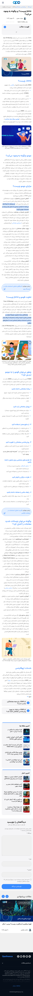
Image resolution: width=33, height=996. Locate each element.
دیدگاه (29, 833)
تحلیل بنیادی (8, 588)
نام (30, 859)
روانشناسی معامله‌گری (20, 7)
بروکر (9, 681)
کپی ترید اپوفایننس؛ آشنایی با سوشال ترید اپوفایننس (14, 761)
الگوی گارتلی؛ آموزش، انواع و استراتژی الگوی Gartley (14, 738)
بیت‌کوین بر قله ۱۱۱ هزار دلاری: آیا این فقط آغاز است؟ (13, 800)
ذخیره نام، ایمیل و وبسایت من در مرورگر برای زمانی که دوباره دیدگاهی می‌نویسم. (16, 880)
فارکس (12, 85)
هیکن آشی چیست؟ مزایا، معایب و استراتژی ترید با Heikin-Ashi (13, 746)
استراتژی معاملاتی (16, 223)
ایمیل (29, 870)
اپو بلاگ (30, 7)
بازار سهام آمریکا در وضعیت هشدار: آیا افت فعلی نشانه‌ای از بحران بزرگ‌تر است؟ (13, 809)
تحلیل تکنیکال (25, 466)
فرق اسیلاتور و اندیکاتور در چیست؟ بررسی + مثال (15, 731)
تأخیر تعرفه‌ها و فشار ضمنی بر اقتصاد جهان (14, 785)
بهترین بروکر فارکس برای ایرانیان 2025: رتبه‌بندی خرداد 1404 (13, 753)
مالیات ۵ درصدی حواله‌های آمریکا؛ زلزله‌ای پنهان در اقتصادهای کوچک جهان (13, 794)
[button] (5, 27)
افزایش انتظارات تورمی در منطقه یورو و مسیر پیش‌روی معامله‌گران (13, 778)
